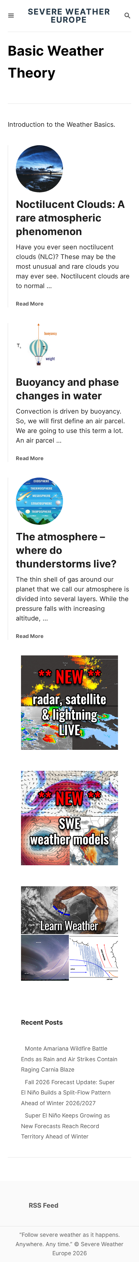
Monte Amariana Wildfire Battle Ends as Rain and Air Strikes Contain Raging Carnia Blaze (69, 1059)
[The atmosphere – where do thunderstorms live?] (39, 501)
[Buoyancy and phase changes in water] (39, 346)
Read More (30, 303)
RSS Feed (44, 1205)
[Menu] (11, 16)
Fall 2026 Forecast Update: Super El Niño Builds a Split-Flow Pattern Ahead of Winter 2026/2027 (68, 1092)
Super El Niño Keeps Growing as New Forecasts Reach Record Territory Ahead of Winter (65, 1126)
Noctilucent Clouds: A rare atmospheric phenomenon (70, 218)
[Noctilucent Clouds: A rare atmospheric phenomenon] (39, 168)
